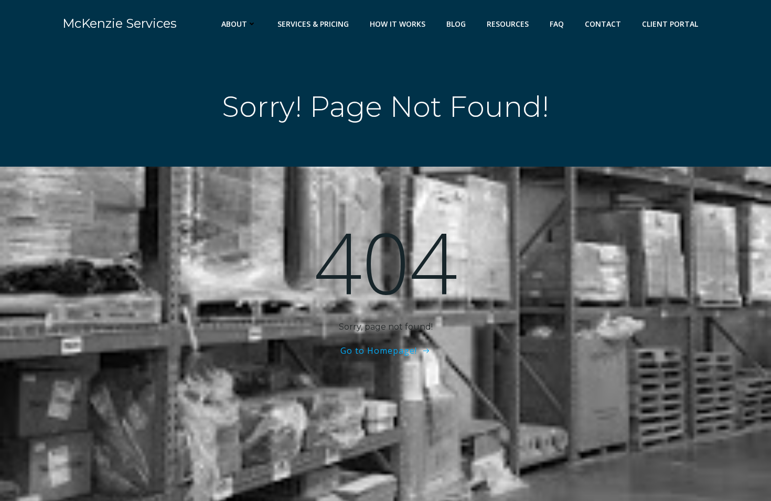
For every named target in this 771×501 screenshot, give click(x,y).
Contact (603, 24)
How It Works (397, 24)
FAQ (557, 24)
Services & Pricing (313, 24)
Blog (456, 24)
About (234, 24)
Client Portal (670, 24)
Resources (508, 24)
